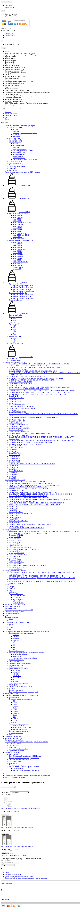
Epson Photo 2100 (14, 458)
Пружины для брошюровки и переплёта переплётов (26, 652)
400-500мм (16, 672)
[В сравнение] (12, 815)
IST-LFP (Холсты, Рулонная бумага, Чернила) (24, 767)
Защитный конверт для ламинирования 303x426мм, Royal (20, 808)
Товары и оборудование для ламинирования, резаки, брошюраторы (27, 631)
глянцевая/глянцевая (19, 149)
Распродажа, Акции (11, 693)
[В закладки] (10, 815)
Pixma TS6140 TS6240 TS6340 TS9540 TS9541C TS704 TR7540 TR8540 (33, 492)
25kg (14, 334)
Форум (7, 119)
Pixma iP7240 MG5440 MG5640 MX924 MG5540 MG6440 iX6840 (30, 483)
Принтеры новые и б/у (12, 606)
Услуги (7, 615)
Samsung (15, 706)
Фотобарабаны (14, 697)
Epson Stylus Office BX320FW (19, 435)
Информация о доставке (13, 874)
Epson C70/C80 (14, 410)
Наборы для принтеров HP (14, 530)
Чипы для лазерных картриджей (19, 731)
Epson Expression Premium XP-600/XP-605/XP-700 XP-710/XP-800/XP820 (33, 417)
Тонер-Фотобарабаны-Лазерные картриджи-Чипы (21, 695)
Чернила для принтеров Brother (23, 291)
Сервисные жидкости (16, 343)
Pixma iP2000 (13, 508)
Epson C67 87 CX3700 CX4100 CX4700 (22, 408)
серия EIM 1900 (18, 254)
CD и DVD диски (15, 743)
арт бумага (16, 136)
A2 (14, 649)
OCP (10, 620)
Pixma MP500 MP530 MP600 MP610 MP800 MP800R (26, 528)
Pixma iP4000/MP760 (16, 512)
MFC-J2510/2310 (14, 579)
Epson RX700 (13, 467)
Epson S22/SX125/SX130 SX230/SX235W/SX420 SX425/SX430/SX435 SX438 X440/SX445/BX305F (42, 390)
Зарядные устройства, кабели (18, 749)
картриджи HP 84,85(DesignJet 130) (20, 547)
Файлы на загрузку (11, 115)
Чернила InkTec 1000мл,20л (18, 293)
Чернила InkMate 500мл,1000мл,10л (21, 240)
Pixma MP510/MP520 (16, 526)
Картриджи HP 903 (15, 560)
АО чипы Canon (18, 603)
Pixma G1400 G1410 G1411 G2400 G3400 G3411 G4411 (27, 481)
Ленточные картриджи (16, 765)
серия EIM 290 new (19, 249)
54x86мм (16, 635)
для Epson (12, 587)
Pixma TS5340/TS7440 (16, 490)
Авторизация (9, 7)
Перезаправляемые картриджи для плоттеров (24, 758)
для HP (11, 590)
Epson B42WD (13, 396)
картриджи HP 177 (15, 551)
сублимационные (14, 360)
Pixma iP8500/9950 (15, 522)
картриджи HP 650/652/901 (18, 554)
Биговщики (12, 688)
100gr (14, 320)
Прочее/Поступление (12, 752)
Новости (8, 112)
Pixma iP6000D (14, 519)
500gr (14, 331)
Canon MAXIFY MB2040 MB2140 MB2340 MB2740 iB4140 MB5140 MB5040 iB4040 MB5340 (40, 494)
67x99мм (16, 636)
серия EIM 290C (18, 217)
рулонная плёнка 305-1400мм (18, 669)
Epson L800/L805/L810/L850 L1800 (20, 382)
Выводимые (13, 763)
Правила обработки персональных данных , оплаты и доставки (26, 878)
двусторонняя (17, 134)
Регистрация (9, 5)
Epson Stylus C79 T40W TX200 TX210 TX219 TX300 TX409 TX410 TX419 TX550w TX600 (39, 392)
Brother (11, 624)
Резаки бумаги (13, 685)
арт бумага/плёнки (19, 158)
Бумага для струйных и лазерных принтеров (20, 126)
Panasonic (16, 713)
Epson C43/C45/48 (15, 401)
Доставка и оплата (11, 113)
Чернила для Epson (15, 336)
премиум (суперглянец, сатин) (23, 150)
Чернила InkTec (24, 282)
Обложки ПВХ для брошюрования (20, 663)
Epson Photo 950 (14, 456)
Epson (11, 628)
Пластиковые (17, 656)
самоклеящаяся (18, 156)
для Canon (12, 588)
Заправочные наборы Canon (14, 611)
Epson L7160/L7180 (15, 423)
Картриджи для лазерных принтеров (21, 699)
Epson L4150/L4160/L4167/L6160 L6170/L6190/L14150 (27, 376)
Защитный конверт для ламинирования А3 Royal (17, 827)
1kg (14, 333)
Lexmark (15, 720)
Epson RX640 (13, 465)
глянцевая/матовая (19, 152)
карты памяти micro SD (16, 751)
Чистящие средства (11, 617)
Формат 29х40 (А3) (15, 161)
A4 (14, 645)
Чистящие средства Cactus (13, 738)
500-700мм (16, 674)
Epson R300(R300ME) (16, 448)
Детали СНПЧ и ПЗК (16, 594)
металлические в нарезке (21, 654)
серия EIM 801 (17, 215)
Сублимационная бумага (17, 167)
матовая (15, 129)
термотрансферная (19, 154)
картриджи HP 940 (15, 563)
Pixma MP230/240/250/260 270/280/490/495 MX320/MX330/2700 (30, 524)
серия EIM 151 (17, 221)
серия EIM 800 (17, 226)
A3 (14, 647)
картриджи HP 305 (15, 537)
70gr (14, 318)
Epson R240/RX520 (15, 446)
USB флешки (13, 745)
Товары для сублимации (13, 736)
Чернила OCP (23, 313)
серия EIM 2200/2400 (20, 238)
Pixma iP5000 (13, 515)
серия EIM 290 (17, 246)
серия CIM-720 (18, 224)
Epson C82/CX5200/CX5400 (18, 412)
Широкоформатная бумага (17, 165)
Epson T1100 (13, 472)
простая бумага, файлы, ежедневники (25, 159)
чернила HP (17, 269)
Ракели (11, 734)
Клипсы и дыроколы (16, 690)
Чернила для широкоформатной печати (26, 770)
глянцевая (16, 131)
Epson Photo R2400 (15, 460)
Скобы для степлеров (16, 667)
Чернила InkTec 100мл (16, 284)
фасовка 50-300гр (18, 726)
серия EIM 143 (17, 228)
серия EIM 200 (17, 219)
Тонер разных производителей (19, 724)
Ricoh (14, 722)
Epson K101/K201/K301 (16, 419)
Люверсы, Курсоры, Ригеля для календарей (23, 692)
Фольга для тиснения (16, 665)
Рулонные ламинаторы (16, 660)
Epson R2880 (13, 478)
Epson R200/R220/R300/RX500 (19, 431)
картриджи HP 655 (15, 556)
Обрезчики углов (14, 661)
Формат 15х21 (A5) (15, 140)
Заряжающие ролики (16, 733)
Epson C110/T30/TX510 (16, 398)
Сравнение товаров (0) (8, 787)
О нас (7, 117)
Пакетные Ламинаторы (16, 651)
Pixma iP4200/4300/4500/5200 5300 (20, 513)
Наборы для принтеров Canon (15, 480)
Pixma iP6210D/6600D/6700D (18, 521)
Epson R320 (12, 449)
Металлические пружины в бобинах (25, 658)
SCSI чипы (16, 597)
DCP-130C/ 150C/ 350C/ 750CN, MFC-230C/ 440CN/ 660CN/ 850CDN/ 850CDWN (36, 576)
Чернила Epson (24, 198)
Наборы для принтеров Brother (15, 570)
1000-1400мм (17, 677)
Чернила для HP (14, 324)
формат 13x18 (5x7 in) (16, 138)
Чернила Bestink (24, 185)
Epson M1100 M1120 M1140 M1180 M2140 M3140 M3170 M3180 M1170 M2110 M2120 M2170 (40, 387)
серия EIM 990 (17, 247)
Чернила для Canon (15, 317)
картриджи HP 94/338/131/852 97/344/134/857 (24, 549)
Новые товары (13, 754)
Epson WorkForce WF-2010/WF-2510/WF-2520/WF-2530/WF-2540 (30, 442)
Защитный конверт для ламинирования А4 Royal (17, 846)
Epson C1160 (13, 469)
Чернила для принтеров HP (22, 289)
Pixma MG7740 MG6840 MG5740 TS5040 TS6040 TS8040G (29, 489)
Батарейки (12, 747)
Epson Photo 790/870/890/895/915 (20, 428)
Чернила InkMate (24, 212)
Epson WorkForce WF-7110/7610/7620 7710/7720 (25, 444)
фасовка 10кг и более (20, 729)
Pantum (15, 704)
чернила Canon (18, 267)
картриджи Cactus (15, 761)
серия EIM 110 (17, 231)
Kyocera (15, 711)
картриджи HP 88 (14, 542)
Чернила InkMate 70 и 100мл (18, 213)
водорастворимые (15, 358)
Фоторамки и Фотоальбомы (14, 740)
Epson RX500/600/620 (16, 471)
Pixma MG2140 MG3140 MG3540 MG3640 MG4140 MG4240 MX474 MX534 (34, 485)
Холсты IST (13, 168)
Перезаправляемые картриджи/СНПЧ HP (19, 610)
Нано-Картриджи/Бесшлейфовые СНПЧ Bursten (25, 756)
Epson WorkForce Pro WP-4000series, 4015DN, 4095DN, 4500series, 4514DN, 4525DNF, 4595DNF (41, 440)
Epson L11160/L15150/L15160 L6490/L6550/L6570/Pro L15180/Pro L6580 (33, 371)
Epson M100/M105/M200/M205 (19, 424)
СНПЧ (7, 585)
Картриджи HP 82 (15, 540)
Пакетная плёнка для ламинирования (21, 633)
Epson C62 (12, 403)
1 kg (14, 322)
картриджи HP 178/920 (16, 553)
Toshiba (15, 718)
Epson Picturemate (14, 455)
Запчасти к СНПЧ (19, 595)
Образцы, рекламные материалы (20, 759)
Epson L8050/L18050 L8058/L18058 (20, 383)
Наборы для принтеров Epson (15, 362)
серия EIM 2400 (18, 256)
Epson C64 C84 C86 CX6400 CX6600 (21, 407)
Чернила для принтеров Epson (23, 286)
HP (10, 629)
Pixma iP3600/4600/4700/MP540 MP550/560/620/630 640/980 (29, 497)
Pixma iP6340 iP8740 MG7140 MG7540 (22, 501)
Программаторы (10, 608)
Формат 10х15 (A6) (15, 127)
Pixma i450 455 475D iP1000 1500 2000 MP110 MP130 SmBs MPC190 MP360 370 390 (37, 503)
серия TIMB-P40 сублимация (22, 222)
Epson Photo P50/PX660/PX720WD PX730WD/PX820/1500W (29, 389)
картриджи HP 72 (14, 538)
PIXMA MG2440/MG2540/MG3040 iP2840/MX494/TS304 (28, 487)
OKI (14, 717)
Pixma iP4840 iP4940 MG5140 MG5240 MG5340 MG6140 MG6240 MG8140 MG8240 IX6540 (39, 499)
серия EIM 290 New (19, 233)
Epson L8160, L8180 (15, 385)
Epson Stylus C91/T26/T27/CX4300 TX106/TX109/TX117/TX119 (30, 433)
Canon (11, 626)
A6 (14, 642)
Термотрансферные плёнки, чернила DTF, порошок (22, 172)
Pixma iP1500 (13, 506)
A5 (14, 644)
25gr (14, 326)
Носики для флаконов (16, 300)
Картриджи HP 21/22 (16, 535)
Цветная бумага (14, 170)
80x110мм (16, 640)
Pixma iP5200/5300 (15, 517)
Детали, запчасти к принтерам (15, 604)
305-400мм (16, 670)
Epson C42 (12, 399)
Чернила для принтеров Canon (23, 287)
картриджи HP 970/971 (16, 567)
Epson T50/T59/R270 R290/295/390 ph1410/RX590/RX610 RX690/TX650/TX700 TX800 (38, 394)
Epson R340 (12, 451)
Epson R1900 (13, 474)
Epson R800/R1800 (15, 453)
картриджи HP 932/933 (16, 562)
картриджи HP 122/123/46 (17, 546)
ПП (14, 679)
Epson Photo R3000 (15, 462)
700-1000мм (17, 676)
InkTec (11, 619)
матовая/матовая (18, 145)
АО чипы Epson (18, 599)
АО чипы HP (17, 601)
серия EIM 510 (17, 237)
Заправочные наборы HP (13, 613)
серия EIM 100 (17, 230)
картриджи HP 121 (15, 544)
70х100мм (16, 638)
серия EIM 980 (17, 263)
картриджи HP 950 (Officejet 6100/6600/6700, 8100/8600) (27, 565)
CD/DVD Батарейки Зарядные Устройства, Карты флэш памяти (26, 742)
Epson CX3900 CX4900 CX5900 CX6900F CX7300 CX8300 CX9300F (32, 464)
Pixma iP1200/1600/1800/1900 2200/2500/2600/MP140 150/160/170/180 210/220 (34, 505)
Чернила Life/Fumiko (26, 357)
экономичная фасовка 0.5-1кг (22, 727)
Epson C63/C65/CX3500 (17, 405)
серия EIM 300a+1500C (20, 262)
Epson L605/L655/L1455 (17, 421)
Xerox (15, 710)
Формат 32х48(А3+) (15, 163)
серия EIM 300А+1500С (21, 235)
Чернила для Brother (15, 315)
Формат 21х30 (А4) (15, 142)
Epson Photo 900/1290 (16, 430)
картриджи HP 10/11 (15, 569)
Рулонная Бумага (18, 768)
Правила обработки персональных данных (19, 876)
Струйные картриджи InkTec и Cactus (17, 622)
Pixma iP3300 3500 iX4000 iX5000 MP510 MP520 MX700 (28, 496)
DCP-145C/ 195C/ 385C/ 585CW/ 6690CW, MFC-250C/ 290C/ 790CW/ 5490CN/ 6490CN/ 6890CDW (42, 578)
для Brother (12, 592)
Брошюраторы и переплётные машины (22, 686)
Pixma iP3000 (13, 510)
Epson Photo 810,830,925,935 (18, 426)
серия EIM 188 (17, 253)
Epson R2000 (13, 476)
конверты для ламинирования (19, 683)
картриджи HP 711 (15, 558)
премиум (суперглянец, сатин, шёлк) (25, 133)
